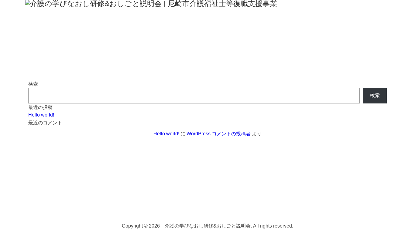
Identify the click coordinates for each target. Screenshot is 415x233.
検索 (33, 83)
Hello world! (41, 114)
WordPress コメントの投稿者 (219, 133)
